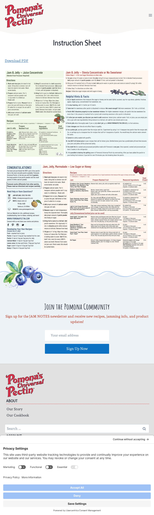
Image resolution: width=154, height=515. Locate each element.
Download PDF (16, 61)
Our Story (15, 409)
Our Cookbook (18, 415)
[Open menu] (150, 15)
